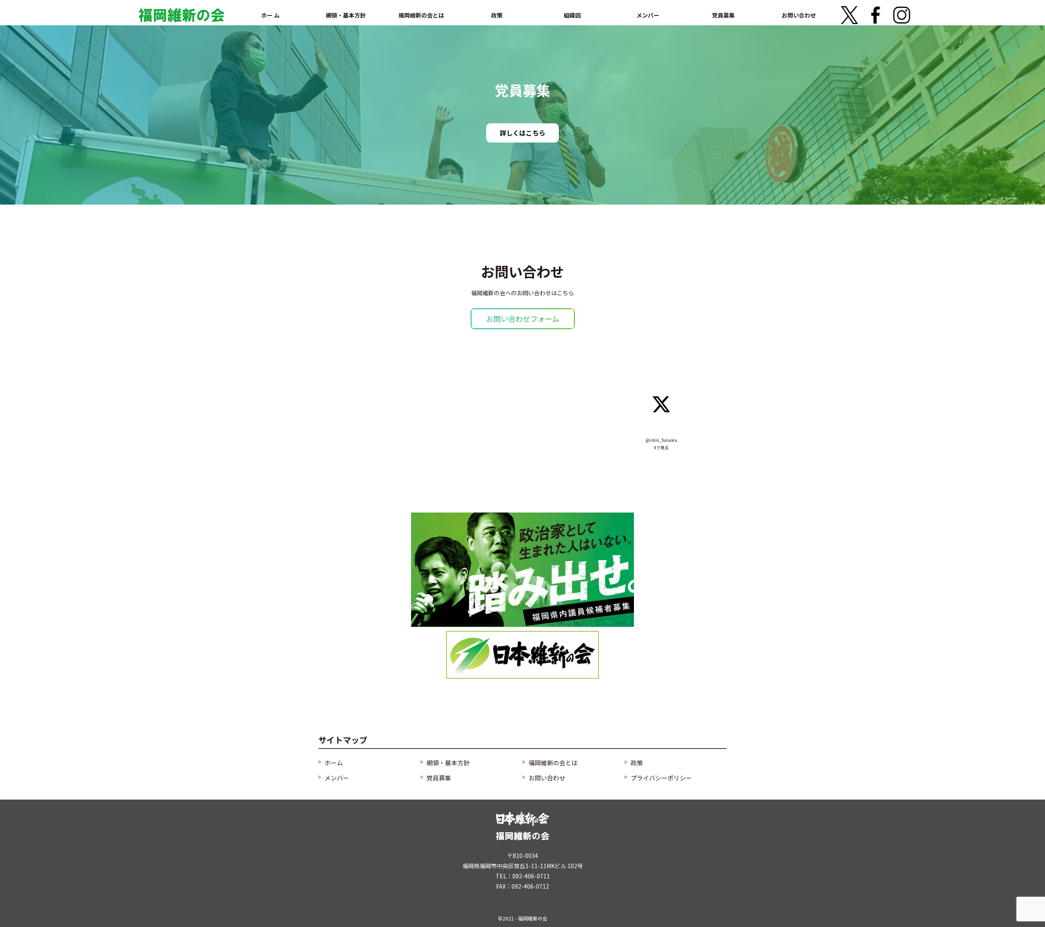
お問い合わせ (799, 15)
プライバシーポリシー (661, 777)
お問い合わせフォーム (522, 318)
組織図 (572, 15)
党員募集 (723, 15)
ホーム (334, 762)
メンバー (647, 15)
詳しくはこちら (522, 133)
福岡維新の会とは (421, 15)
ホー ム (270, 15)
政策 (496, 15)
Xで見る (661, 447)
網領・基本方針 (346, 15)
